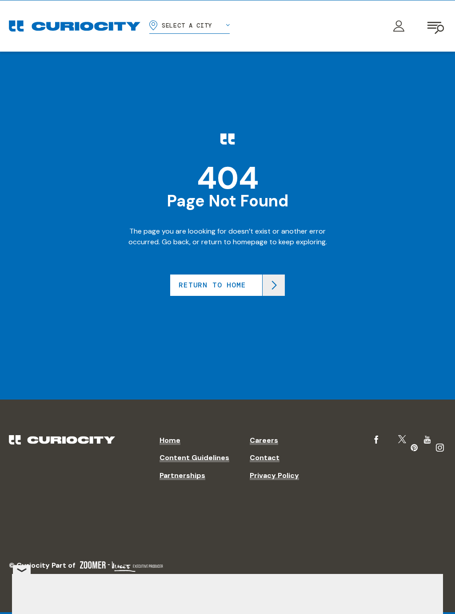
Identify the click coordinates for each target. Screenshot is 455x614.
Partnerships (182, 475)
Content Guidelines (194, 457)
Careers (264, 440)
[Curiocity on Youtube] (427, 440)
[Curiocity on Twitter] (402, 439)
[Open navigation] (436, 26)
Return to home (212, 285)
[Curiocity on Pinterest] (414, 448)
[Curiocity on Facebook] (376, 440)
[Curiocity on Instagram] (440, 448)
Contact (264, 457)
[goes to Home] (74, 26)
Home (170, 440)
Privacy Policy (274, 475)
